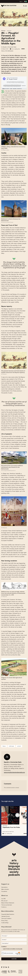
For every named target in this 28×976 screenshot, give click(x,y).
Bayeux (4, 746)
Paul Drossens (6, 833)
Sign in (21, 1)
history (14, 863)
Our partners (4, 891)
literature (14, 869)
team (6, 905)
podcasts (14, 874)
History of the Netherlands (7, 51)
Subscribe (14, 958)
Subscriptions (4, 887)
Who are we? (4, 900)
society (14, 871)
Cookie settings (4, 922)
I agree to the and (12, 948)
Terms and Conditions (6, 918)
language (14, 866)
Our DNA (3, 898)
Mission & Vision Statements (7, 902)
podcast (9, 30)
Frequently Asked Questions (7, 914)
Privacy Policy (4, 920)
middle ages (11, 746)
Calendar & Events (5, 916)
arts (14, 860)
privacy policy (19, 948)
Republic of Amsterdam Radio (9, 47)
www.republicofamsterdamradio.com (14, 772)
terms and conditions (11, 948)
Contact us (3, 907)
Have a (13, 827)
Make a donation (5, 889)
